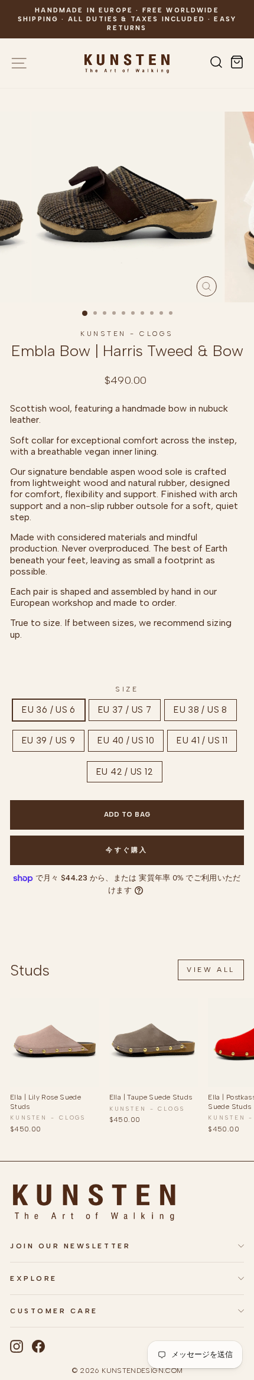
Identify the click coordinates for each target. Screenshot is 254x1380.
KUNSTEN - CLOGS (127, 333)
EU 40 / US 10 (125, 740)
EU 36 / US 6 (48, 709)
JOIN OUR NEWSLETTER (70, 1246)
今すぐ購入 (127, 850)
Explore (33, 1278)
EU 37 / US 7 (124, 709)
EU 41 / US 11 (202, 740)
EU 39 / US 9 (48, 740)
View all (211, 969)
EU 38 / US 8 (200, 709)
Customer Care (54, 1311)
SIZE (126, 689)
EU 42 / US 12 (124, 771)
